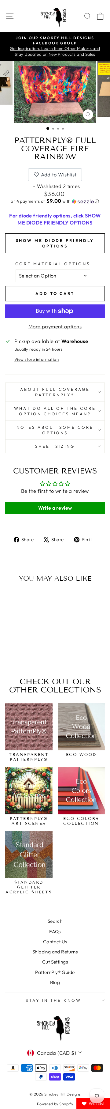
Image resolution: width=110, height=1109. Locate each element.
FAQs (55, 931)
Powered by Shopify (55, 1103)
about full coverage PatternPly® (55, 392)
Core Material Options (52, 263)
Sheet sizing (55, 446)
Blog (55, 982)
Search (55, 921)
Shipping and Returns (55, 952)
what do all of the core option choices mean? (55, 411)
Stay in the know (54, 1000)
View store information (36, 359)
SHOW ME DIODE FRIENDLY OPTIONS (55, 243)
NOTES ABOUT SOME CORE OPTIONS (55, 430)
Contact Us (55, 942)
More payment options (55, 326)
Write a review (55, 508)
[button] (55, 201)
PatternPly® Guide (55, 972)
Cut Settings (55, 962)
